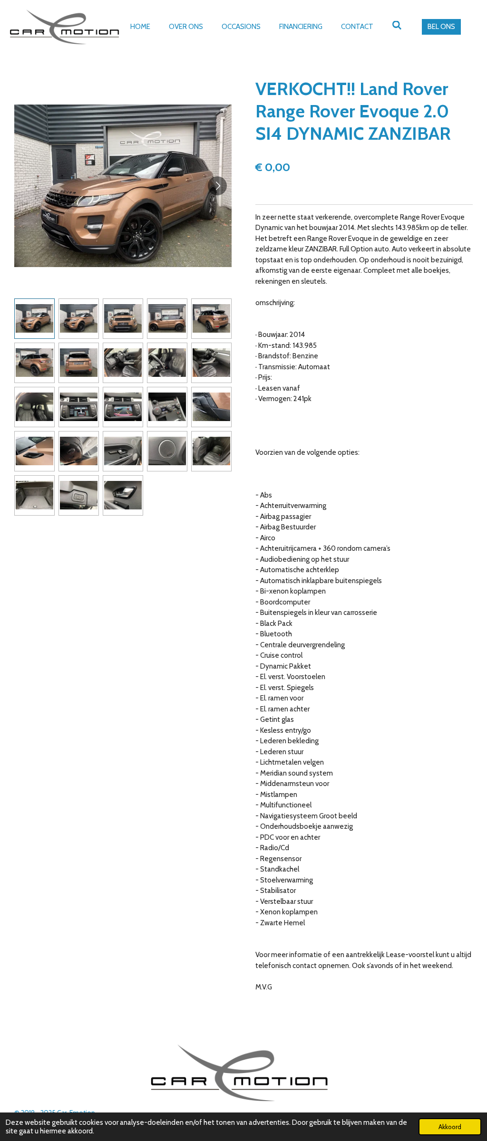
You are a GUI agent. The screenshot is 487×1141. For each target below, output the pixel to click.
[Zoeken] (397, 25)
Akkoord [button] (449, 1127)
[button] (34, 318)
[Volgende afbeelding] (217, 185)
